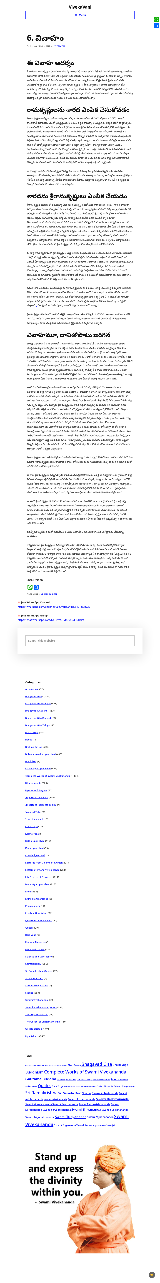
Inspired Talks (33, 811)
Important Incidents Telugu (40, 804)
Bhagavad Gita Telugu (37, 725)
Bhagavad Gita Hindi (36, 710)
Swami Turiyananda (70, 1117)
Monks (29, 891)
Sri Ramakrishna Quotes (38, 970)
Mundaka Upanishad (36, 898)
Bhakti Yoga (31, 732)
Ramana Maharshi (35, 942)
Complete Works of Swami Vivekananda (47, 775)
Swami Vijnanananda (100, 1117)
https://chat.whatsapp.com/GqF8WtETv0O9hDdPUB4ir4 (51, 620)
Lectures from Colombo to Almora (44, 862)
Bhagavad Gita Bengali (38, 703)
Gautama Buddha (40, 1078)
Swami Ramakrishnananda (94, 1104)
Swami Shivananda (86, 1109)
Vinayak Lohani (84, 1125)
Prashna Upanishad (36, 913)
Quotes (29, 927)
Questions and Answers (38, 920)
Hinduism (61, 1079)
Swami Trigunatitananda (40, 1117)
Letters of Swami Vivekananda (42, 869)
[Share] (156, 26)
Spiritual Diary (33, 963)
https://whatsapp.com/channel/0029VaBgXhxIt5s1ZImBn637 (54, 607)
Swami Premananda (65, 1104)
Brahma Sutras (33, 746)
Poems (115, 1079)
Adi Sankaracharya (33, 1065)
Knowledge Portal (35, 855)
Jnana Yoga (31, 826)
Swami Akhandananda (81, 1099)
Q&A (35, 1086)
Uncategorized (49, 594)
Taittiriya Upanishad (36, 1014)
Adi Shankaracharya (50, 1065)
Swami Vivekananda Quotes (41, 1007)
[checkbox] (152, 1275)
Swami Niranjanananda (38, 1104)
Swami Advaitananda (55, 1099)
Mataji (96, 1079)
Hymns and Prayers (36, 790)
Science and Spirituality (38, 956)
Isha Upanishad (34, 819)
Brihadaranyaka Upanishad (40, 754)
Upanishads (32, 1036)
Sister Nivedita (105, 1086)
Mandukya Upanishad (37, 884)
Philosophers (32, 905)
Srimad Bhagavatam (36, 985)
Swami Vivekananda (36, 999)
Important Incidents (36, 797)
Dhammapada (33, 783)
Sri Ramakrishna (41, 1093)
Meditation (104, 1079)
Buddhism (30, 761)
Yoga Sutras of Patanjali (104, 1125)
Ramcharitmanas (35, 949)
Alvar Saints (74, 1064)
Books (28, 739)
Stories (29, 992)
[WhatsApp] (156, 19)
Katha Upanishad (35, 840)
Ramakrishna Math (72, 1086)
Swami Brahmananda (112, 1099)
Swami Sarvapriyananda (57, 1109)
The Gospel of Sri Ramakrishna (42, 1021)
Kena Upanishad (34, 848)
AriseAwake (32, 689)
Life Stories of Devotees (38, 877)
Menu (82, 15)
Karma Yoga (32, 833)
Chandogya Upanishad (38, 768)
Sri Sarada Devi (70, 1093)
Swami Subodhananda (115, 1109)
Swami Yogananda (65, 1125)
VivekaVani (80, 7)
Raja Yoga (30, 934)
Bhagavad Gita (33, 696)
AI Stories (63, 1065)
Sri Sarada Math (34, 978)
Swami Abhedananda (105, 1093)
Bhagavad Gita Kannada (38, 718)
